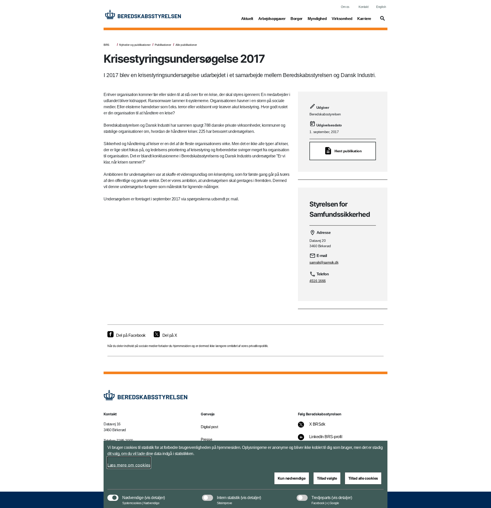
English (381, 7)
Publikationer (163, 44)
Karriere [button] (364, 18)
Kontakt (363, 7)
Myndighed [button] (317, 18)
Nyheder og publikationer (134, 44)
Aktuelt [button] (247, 18)
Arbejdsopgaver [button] (271, 18)
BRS (106, 44)
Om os (345, 7)
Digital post (209, 427)
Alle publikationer (186, 44)
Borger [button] (297, 18)
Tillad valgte (327, 478)
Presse (206, 439)
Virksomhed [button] (342, 18)
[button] (381, 20)
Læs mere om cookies (128, 465)
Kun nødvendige (292, 478)
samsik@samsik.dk (323, 262)
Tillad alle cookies (363, 478)
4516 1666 (317, 281)
